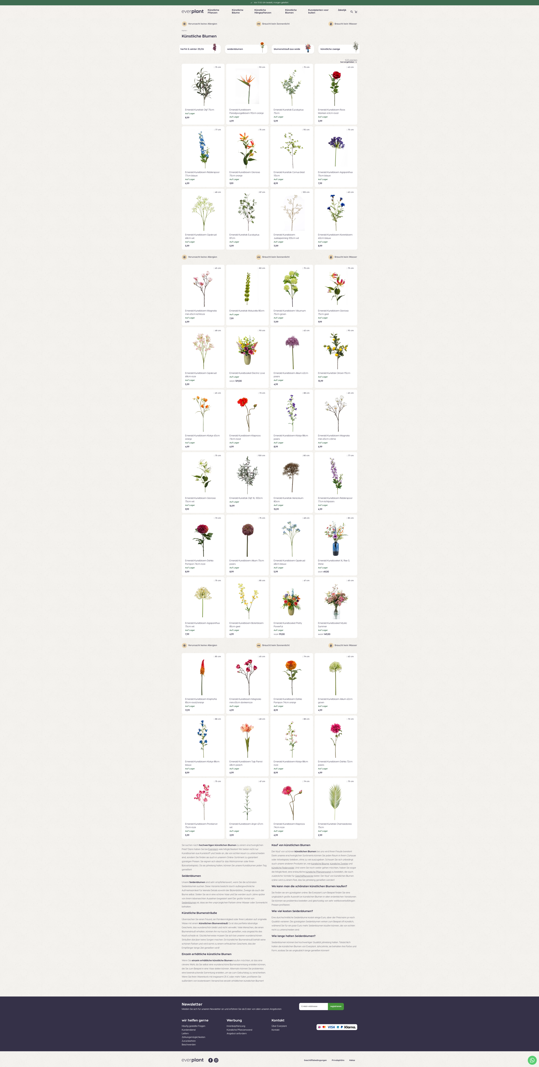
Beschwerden (189, 1045)
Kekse (352, 1060)
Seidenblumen (235, 49)
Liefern (185, 1033)
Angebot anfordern (237, 1033)
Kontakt (275, 1030)
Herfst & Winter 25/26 (192, 49)
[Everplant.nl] (193, 12)
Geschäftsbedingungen (315, 1060)
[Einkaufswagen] (356, 12)
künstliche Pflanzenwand (318, 872)
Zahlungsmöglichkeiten (193, 1037)
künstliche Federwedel (283, 868)
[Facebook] (210, 1060)
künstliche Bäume (320, 864)
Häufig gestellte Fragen (193, 1026)
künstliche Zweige (339, 864)
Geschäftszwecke (304, 876)
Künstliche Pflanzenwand (239, 1030)
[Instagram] (216, 1060)
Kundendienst (189, 1030)
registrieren (336, 1006)
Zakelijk (342, 10)
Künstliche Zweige (330, 49)
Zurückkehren (189, 1041)
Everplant (213, 849)
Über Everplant (279, 1026)
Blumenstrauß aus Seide (287, 49)
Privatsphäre (338, 1060)
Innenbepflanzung (236, 1026)
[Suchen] (351, 12)
